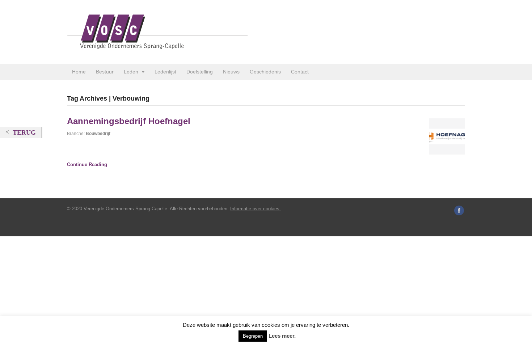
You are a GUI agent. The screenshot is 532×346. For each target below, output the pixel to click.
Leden (131, 72)
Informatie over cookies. (255, 208)
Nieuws (231, 72)
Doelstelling (199, 72)
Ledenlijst (165, 72)
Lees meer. (282, 336)
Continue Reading (87, 164)
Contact (300, 72)
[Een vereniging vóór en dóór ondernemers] (157, 45)
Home (79, 72)
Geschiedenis (265, 72)
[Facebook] (459, 211)
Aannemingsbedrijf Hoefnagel (128, 121)
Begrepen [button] (253, 336)
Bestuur (105, 72)
